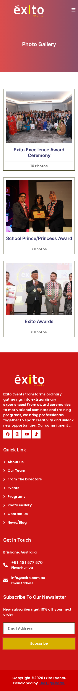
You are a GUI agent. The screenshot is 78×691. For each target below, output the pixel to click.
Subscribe (39, 643)
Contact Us (18, 513)
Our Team (16, 470)
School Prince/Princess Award (39, 238)
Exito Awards (39, 321)
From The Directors (25, 479)
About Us (16, 461)
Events (13, 487)
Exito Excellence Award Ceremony (39, 152)
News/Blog (17, 522)
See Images (39, 128)
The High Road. (52, 683)
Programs (16, 496)
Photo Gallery (20, 505)
